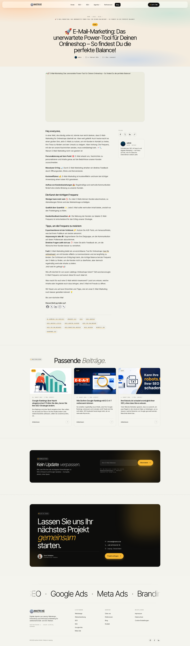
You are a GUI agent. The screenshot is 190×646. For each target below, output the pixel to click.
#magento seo (72, 319)
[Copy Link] (64, 307)
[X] (51, 307)
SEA (87, 5)
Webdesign (78, 613)
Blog (117, 5)
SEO (79, 5)
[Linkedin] (55, 307)
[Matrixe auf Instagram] (150, 640)
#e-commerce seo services (55, 319)
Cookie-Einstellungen (142, 620)
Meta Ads (78, 631)
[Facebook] (47, 307)
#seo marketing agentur (73, 327)
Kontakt (107, 624)
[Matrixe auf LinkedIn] (158, 640)
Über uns (108, 613)
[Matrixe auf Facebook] (154, 640)
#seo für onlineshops (54, 327)
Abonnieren (144, 463)
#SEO (81, 319)
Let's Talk (154, 4)
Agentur (96, 5)
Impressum (138, 613)
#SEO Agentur (90, 319)
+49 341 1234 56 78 (113, 545)
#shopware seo (51, 331)
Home (73, 5)
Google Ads (79, 627)
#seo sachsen (88, 327)
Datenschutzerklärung (106, 470)
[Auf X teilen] (125, 134)
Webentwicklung (80, 617)
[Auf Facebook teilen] (120, 134)
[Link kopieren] (135, 134)
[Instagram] (60, 307)
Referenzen (108, 5)
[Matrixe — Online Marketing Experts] (36, 4)
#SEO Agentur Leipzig (54, 323)
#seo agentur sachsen (72, 323)
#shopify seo (100, 327)
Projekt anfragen (113, 556)
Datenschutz (139, 617)
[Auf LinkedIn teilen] (130, 134)
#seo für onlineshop (89, 323)
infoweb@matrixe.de (114, 541)
